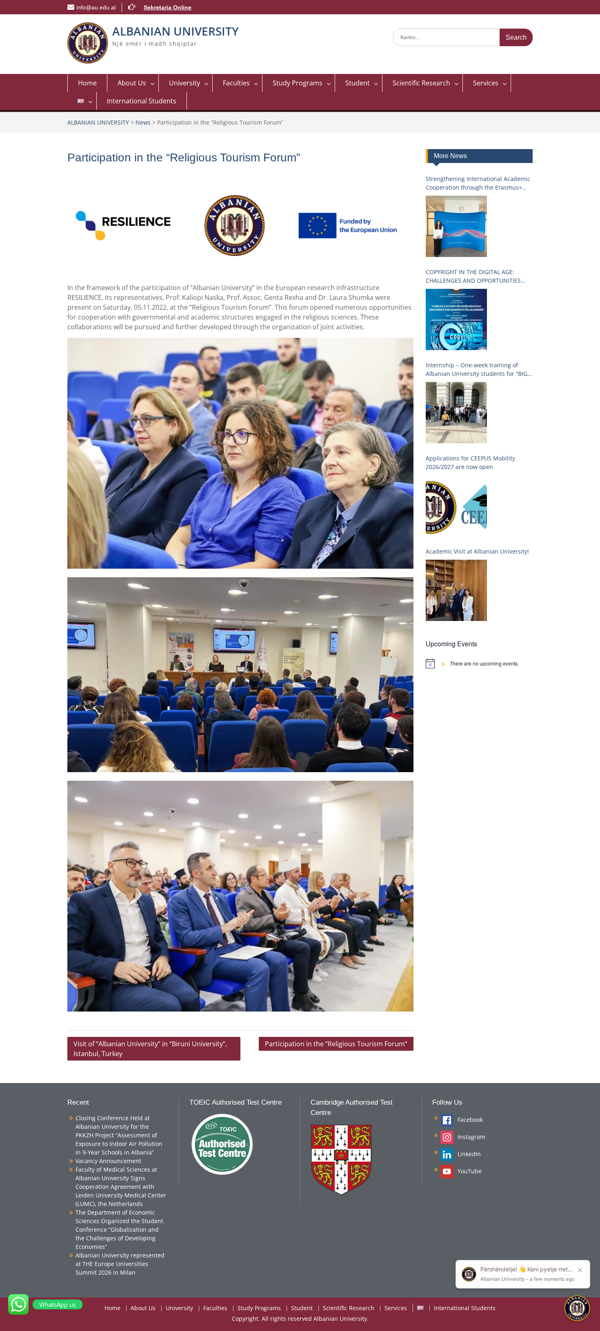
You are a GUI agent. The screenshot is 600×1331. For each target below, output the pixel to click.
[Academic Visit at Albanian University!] (456, 590)
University (184, 82)
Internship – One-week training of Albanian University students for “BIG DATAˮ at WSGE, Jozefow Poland (476, 369)
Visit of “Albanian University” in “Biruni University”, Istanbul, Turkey (150, 1048)
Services (485, 82)
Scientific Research (421, 82)
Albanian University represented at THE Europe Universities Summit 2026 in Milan (120, 1263)
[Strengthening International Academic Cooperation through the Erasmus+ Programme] (456, 226)
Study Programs (297, 82)
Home (87, 82)
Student (357, 82)
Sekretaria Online (167, 7)
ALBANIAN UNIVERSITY (175, 31)
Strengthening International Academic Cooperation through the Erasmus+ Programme (478, 183)
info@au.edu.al (96, 7)
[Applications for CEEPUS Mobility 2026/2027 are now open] (456, 505)
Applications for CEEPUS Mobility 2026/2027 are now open (470, 462)
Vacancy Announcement (108, 1161)
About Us (132, 82)
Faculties (236, 82)
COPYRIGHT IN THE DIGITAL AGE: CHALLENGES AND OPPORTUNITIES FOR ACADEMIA (473, 276)
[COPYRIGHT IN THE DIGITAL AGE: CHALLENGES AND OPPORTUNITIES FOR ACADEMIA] (456, 319)
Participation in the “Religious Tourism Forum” (336, 1043)
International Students (141, 100)
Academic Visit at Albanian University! (477, 551)
